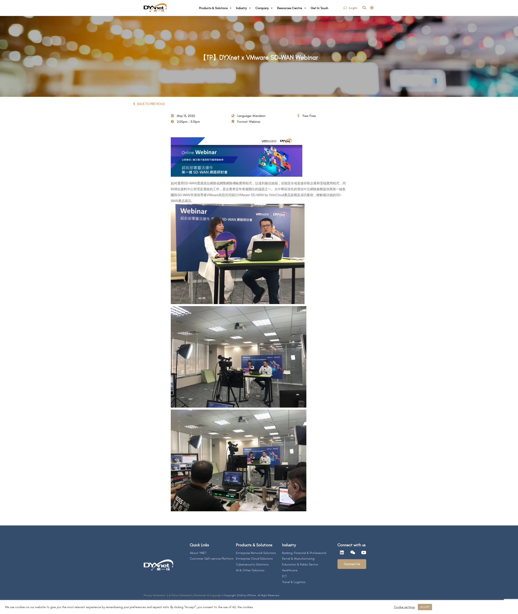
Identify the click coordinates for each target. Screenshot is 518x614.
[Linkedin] (342, 552)
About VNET (198, 553)
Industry (241, 8)
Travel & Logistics (293, 582)
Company (262, 8)
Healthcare (289, 570)
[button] (350, 8)
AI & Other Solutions (250, 570)
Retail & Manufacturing (298, 558)
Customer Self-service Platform (212, 558)
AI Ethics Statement (181, 595)
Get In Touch (319, 8)
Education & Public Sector (300, 564)
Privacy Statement (155, 595)
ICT (284, 576)
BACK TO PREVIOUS (151, 104)
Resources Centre (289, 8)
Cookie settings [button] (404, 607)
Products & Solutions (213, 8)
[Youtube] (363, 552)
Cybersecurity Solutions (252, 564)
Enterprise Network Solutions (256, 553)
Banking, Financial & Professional (304, 553)
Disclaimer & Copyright (208, 595)
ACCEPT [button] (425, 607)
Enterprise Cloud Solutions (254, 558)
